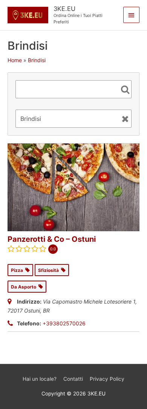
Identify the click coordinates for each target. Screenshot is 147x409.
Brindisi (37, 60)
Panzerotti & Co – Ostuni (52, 239)
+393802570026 (64, 323)
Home (15, 60)
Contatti (73, 379)
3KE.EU (64, 8)
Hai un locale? (40, 379)
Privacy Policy (107, 379)
